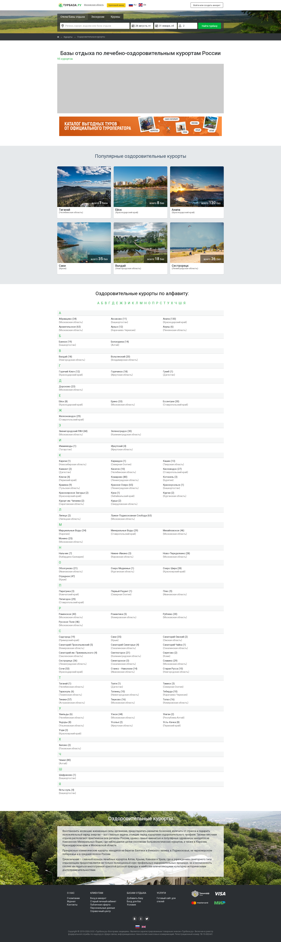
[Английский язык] (144, 927)
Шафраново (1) (67, 775)
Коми (166, 656)
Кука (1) (115, 492)
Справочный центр (100, 911)
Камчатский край (69, 594)
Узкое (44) (117, 714)
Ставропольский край (175, 404)
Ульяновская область (71, 725)
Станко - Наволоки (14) (124, 668)
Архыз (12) (117, 326)
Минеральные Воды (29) (124, 530)
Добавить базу (135, 898)
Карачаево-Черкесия (123, 330)
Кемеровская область (123, 617)
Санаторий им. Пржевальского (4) (78, 652)
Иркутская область (122, 375)
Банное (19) (65, 341)
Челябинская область (123, 472)
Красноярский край (70, 496)
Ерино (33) (116, 401)
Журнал (71, 901)
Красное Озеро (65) (122, 484)
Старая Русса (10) (173, 668)
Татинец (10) (118, 691)
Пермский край (68, 480)
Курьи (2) (116, 500)
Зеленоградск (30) (121, 431)
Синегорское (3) (120, 660)
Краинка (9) (65, 484)
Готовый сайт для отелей (166, 900)
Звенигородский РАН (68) (73, 431)
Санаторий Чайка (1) (174, 644)
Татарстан (65, 449)
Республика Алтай (174, 717)
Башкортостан (119, 322)
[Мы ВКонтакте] (134, 918)
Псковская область (70, 748)
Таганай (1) (65, 683)
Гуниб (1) (168, 371)
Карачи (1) (65, 461)
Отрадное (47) (67, 576)
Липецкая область (70, 519)
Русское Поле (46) (69, 621)
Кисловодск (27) (172, 469)
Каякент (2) (65, 469)
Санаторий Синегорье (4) (125, 644)
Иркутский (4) (118, 446)
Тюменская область (70, 694)
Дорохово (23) (67, 386)
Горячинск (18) (119, 371)
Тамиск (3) (169, 683)
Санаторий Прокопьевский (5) (76, 644)
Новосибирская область (73, 464)
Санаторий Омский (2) (175, 636)
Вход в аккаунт (98, 898)
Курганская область (174, 496)
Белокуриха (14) (120, 341)
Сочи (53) (64, 668)
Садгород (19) (67, 636)
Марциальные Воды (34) (72, 530)
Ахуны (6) (168, 326)
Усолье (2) (117, 722)
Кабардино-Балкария (71, 556)
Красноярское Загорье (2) (73, 492)
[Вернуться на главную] (70, 5)
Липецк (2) (65, 515)
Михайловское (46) (173, 530)
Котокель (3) (170, 476)
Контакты (72, 904)
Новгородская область (72, 360)
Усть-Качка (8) (171, 722)
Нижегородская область (125, 694)
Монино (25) (66, 538)
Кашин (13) (169, 461)
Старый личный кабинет (103, 901)
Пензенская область (175, 330)
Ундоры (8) (65, 722)
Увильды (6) (66, 714)
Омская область (172, 640)
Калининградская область (126, 434)
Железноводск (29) (70, 416)
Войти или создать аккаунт (207, 5)
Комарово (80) (119, 476)
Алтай (115, 345)
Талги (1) (116, 683)
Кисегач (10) (118, 469)
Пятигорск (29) (67, 599)
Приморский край (69, 640)
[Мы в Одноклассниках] (140, 918)
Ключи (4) (64, 476)
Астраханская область (72, 702)
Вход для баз (134, 901)
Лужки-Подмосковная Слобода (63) (131, 515)
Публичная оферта (100, 904)
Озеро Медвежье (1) (122, 568)
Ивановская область (71, 571)
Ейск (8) (63, 401)
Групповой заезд (116, 5)
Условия (131, 904)
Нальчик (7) (65, 553)
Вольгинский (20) (120, 356)
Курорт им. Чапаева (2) (71, 500)
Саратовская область (71, 504)
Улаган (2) (168, 714)
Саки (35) (116, 636)
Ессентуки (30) (171, 401)
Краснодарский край (175, 322)
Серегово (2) (170, 652)
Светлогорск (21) (120, 652)
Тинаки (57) (65, 699)
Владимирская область (124, 360)
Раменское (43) (67, 614)
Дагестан (169, 375)
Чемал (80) (65, 760)
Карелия (64, 534)
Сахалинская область (123, 648)
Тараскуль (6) (66, 691)
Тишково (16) (118, 699)
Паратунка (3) (66, 591)
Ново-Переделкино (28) (176, 553)
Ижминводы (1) (67, 446)
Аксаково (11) (119, 318)
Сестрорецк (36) (68, 660)
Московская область (94, 5)
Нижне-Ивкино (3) (121, 553)
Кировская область (122, 556)
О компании (73, 898)
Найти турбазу (209, 26)
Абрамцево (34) (68, 318)
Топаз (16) (168, 699)
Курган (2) (168, 492)
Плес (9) (167, 591)
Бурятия (168, 480)
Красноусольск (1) (173, 484)
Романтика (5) (119, 614)
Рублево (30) (170, 614)
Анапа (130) (169, 318)
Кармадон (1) (118, 461)
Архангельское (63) (70, 326)
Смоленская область (71, 656)
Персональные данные (102, 908)
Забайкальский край (123, 496)
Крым (63, 579)
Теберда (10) (170, 691)
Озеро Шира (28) (172, 568)
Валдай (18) (65, 356)
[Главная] (58, 37)
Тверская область (173, 464)
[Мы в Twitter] (147, 918)
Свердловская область (124, 504)
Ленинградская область (125, 480)
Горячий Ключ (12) (69, 371)
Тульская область (69, 488)
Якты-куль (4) (66, 789)
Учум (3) (63, 730)
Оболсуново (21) (68, 568)
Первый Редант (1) (121, 591)
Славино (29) (170, 660)
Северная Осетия (121, 464)
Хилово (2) (65, 745)
